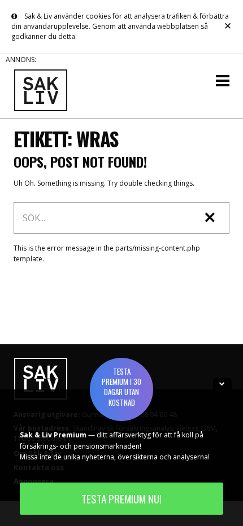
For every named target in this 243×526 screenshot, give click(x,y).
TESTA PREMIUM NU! (121, 498)
